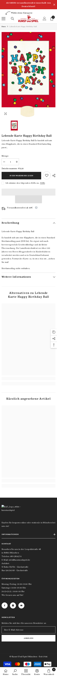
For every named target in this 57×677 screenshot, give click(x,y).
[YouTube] (21, 605)
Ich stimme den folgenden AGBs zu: (22, 183)
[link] (47, 175)
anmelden (28, 638)
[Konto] (44, 18)
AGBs (42, 183)
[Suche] (12, 19)
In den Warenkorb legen (21, 175)
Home (4, 26)
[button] (28, 199)
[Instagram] (13, 605)
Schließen (54, 5)
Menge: (5, 156)
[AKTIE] (53, 175)
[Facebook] (5, 605)
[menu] (3, 19)
